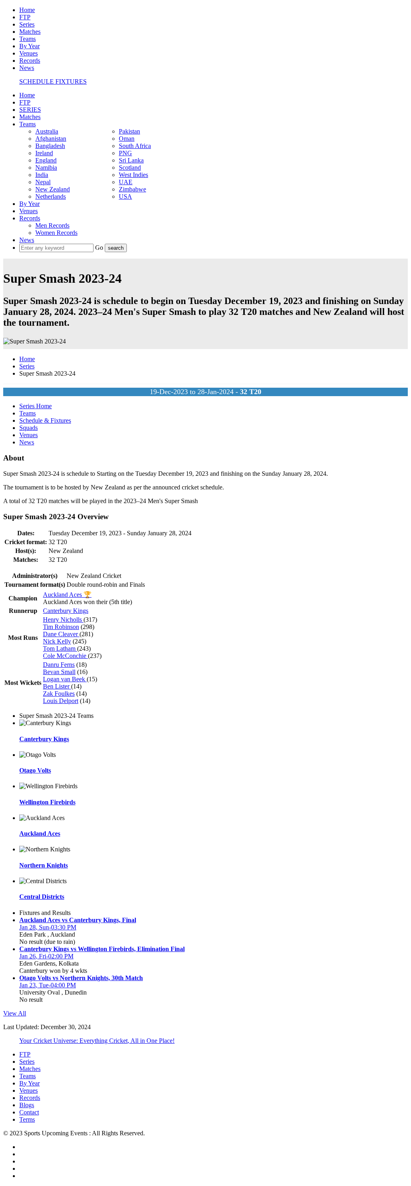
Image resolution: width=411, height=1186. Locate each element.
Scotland (130, 167)
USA (125, 196)
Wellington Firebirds (47, 802)
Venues (28, 53)
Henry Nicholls (63, 619)
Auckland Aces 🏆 (67, 594)
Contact (29, 1112)
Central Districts (41, 896)
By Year (29, 46)
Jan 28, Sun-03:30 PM (47, 927)
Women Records (56, 232)
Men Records (52, 225)
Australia (46, 131)
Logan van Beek (65, 679)
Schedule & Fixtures (45, 420)
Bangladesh (50, 145)
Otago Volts (35, 770)
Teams (27, 38)
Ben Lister (57, 686)
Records (29, 60)
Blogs (26, 1105)
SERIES (30, 109)
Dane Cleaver (61, 634)
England (46, 160)
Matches (30, 31)
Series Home (35, 406)
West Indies (133, 174)
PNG (125, 153)
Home (27, 9)
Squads (28, 427)
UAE (125, 182)
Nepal (43, 182)
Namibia (46, 167)
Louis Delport (60, 700)
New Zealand (52, 189)
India (41, 174)
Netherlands (50, 196)
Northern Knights (43, 865)
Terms (27, 1119)
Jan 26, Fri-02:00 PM (46, 956)
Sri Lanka (131, 160)
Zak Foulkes (59, 693)
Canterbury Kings (65, 610)
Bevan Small (59, 671)
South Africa (135, 145)
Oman (126, 138)
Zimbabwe (132, 189)
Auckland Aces (39, 833)
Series (27, 24)
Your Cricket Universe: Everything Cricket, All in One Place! (97, 1040)
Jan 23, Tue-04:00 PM (47, 985)
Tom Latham (60, 648)
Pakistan (129, 131)
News (26, 67)
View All (14, 1013)
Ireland (44, 153)
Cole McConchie (65, 655)
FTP (25, 17)
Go (100, 247)
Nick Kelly (57, 641)
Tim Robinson (61, 626)
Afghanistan (50, 138)
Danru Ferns (59, 664)
